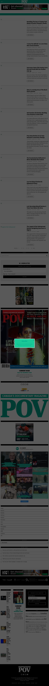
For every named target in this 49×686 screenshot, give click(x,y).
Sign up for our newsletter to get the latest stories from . (24, 344)
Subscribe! (24, 341)
